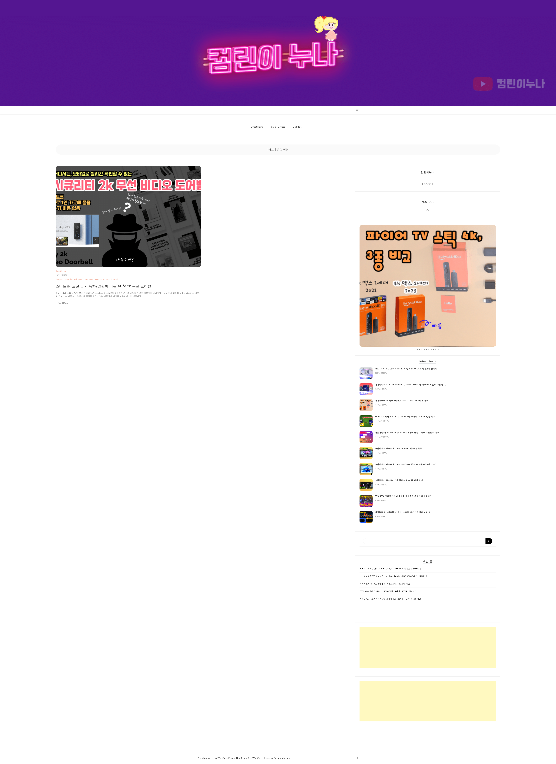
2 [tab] (419, 349)
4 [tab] (424, 349)
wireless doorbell (110, 279)
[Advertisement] (428, 647)
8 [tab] (433, 349)
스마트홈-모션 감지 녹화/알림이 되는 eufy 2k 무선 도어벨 (103, 286)
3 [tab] (421, 349)
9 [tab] (435, 349)
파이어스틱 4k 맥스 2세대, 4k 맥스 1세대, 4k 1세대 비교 (401, 400)
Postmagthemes (282, 758)
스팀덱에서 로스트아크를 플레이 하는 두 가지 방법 (399, 480)
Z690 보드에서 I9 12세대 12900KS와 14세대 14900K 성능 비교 (405, 416)
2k (64, 279)
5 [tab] (426, 349)
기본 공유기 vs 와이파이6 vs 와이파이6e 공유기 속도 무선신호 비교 (407, 432)
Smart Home (257, 127)
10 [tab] (438, 349)
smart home (83, 279)
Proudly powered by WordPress (213, 758)
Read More (63, 303)
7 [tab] (431, 349)
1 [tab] (417, 349)
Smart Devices (278, 127)
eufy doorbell (71, 279)
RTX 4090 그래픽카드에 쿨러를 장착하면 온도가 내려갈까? (403, 496)
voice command (95, 279)
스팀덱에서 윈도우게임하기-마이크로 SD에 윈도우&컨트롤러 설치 (406, 464)
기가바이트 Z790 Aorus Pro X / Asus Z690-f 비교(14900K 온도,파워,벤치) (410, 384)
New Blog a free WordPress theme (253, 758)
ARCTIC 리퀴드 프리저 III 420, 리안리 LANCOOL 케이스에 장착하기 (407, 368)
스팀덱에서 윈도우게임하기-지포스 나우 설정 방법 (399, 448)
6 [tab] (428, 349)
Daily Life (297, 127)
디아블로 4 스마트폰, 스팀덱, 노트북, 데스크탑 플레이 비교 (402, 512)
